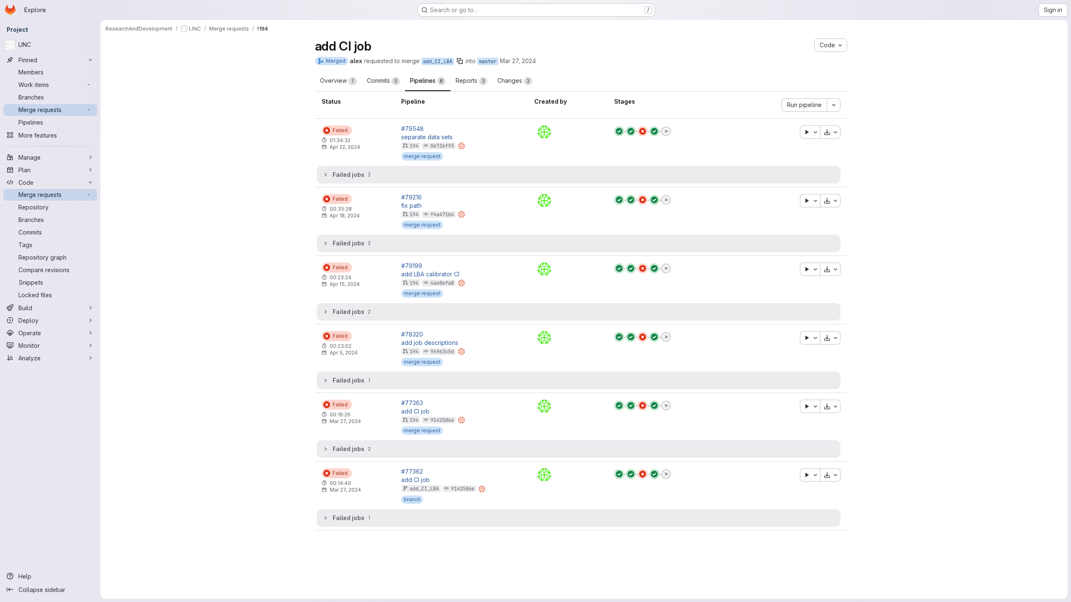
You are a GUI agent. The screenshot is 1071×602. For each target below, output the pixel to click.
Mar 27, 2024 (518, 60)
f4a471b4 (442, 214)
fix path (411, 205)
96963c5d (442, 351)
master (488, 61)
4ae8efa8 (442, 283)
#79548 (412, 128)
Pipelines (426, 80)
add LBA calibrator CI (430, 274)
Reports (470, 80)
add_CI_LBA (437, 61)
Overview (337, 80)
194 (414, 146)
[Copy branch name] (460, 61)
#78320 (412, 334)
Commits (382, 80)
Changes (513, 80)
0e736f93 (442, 146)
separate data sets (427, 137)
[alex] (544, 132)
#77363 (412, 403)
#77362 (412, 471)
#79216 (411, 197)
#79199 (411, 266)
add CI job (415, 411)
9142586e (442, 420)
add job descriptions (429, 342)
